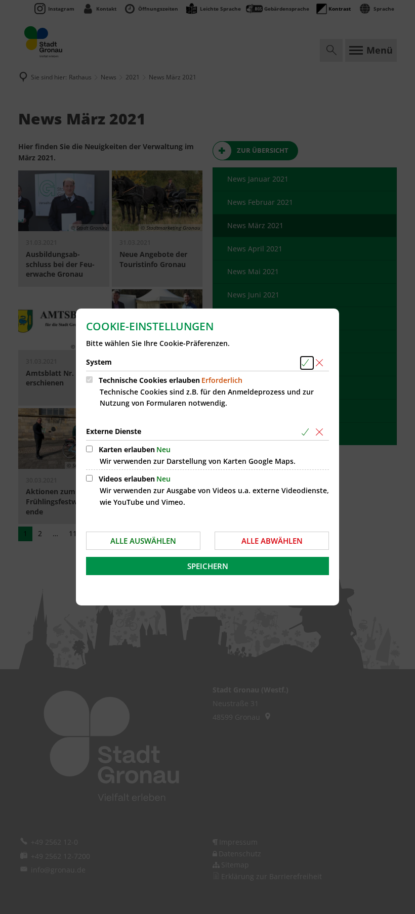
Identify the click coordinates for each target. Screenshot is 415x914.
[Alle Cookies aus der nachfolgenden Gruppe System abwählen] (321, 363)
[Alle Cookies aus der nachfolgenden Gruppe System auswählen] (307, 363)
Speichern (207, 566)
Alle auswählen (143, 541)
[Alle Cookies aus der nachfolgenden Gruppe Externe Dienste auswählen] (307, 432)
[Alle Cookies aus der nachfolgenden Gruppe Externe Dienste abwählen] (321, 432)
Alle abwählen (272, 541)
